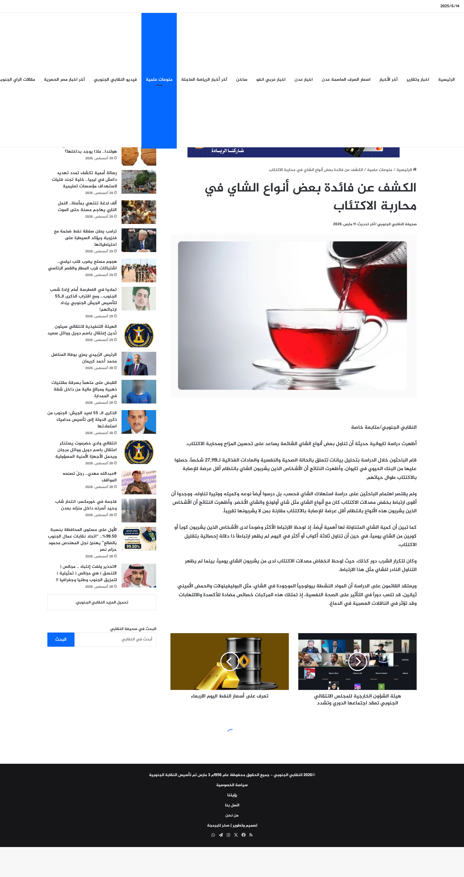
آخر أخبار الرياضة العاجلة (204, 79)
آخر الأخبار (388, 79)
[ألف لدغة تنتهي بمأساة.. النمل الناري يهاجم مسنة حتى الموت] (139, 212)
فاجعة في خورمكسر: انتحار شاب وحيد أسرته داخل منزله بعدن (86, 505)
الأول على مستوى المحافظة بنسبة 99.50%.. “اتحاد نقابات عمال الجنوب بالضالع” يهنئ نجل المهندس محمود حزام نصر (82, 539)
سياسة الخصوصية (232, 785)
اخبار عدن (303, 79)
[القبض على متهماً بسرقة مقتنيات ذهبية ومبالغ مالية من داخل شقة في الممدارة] (139, 391)
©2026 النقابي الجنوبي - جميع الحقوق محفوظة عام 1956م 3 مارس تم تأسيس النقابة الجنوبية (232, 775)
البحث (61, 639)
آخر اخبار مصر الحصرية (64, 79)
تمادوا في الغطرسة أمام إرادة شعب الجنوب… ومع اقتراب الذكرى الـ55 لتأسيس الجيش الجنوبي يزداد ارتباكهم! (83, 299)
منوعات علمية (159, 79)
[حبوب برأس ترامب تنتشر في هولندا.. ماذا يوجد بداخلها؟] (139, 154)
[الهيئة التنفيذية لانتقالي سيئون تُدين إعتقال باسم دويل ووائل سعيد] (139, 335)
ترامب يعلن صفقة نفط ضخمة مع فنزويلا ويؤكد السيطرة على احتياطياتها (85, 238)
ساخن (241, 79)
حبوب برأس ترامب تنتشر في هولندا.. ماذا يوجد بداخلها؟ (89, 148)
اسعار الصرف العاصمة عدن (346, 79)
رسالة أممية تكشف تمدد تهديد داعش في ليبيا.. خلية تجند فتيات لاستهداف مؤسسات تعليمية (84, 179)
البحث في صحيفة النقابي (133, 629)
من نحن (232, 815)
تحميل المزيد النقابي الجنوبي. (101, 602)
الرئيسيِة (446, 79)
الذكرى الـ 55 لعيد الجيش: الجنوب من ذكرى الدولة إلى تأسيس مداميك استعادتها (82, 419)
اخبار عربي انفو (271, 79)
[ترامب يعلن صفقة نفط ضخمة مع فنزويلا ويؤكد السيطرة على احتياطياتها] (139, 240)
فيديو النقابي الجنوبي (115, 79)
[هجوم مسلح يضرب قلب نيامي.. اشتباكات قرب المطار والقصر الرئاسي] (139, 270)
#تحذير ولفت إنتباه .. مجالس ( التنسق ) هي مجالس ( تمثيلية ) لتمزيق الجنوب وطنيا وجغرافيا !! (86, 573)
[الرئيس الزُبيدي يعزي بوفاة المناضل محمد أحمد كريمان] (139, 363)
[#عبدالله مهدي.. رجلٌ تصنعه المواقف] (139, 482)
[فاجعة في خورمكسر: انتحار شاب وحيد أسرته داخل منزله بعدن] (139, 510)
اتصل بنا (232, 805)
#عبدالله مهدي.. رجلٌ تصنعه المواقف (89, 477)
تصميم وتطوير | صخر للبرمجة (232, 825)
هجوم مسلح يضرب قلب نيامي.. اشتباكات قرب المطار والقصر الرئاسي (82, 265)
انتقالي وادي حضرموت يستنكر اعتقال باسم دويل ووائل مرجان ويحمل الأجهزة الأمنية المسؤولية (86, 450)
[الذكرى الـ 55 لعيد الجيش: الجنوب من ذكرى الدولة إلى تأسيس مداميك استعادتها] (139, 422)
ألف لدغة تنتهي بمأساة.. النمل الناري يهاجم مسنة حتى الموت (87, 207)
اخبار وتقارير (418, 79)
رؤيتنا (232, 795)
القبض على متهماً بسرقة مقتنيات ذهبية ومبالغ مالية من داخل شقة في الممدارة (84, 389)
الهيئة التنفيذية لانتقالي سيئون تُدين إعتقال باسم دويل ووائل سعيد (82, 330)
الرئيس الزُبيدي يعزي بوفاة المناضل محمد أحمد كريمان (84, 358)
